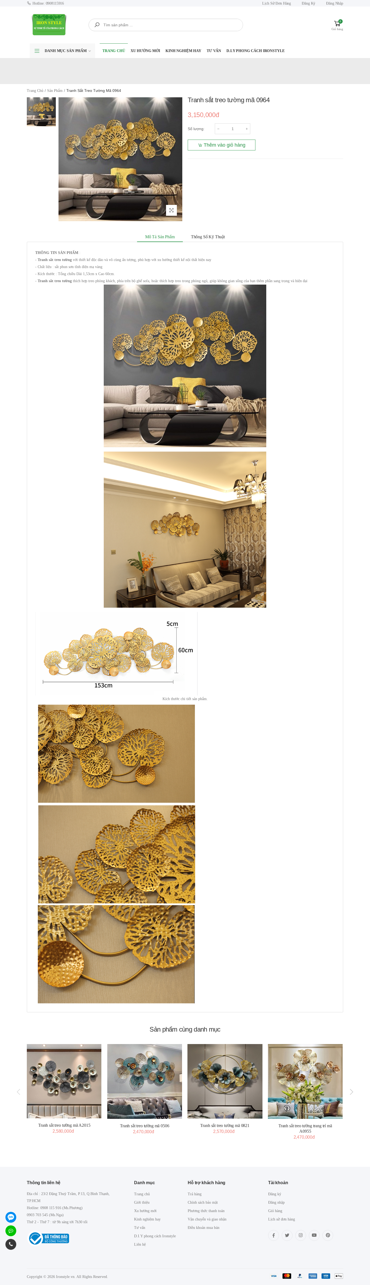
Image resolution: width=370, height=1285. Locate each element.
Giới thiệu (142, 1202)
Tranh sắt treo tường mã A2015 (64, 1125)
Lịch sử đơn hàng (276, 3)
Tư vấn (214, 51)
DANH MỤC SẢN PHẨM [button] (66, 51)
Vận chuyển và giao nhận (207, 1219)
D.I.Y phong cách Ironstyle (255, 51)
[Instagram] (300, 1235)
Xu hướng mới (145, 51)
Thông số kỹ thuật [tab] (208, 236)
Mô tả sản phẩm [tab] (160, 236)
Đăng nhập (334, 3)
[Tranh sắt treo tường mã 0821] (224, 1081)
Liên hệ (140, 1244)
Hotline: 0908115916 (48, 3)
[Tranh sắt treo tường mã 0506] (144, 1081)
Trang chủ (113, 51)
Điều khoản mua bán (203, 1228)
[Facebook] (273, 1235)
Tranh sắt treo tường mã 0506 (144, 1125)
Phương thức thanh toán (206, 1211)
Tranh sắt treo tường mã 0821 (224, 1125)
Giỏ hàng (275, 1211)
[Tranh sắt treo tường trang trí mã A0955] (305, 1081)
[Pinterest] (327, 1235)
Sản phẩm (55, 91)
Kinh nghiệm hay (183, 51)
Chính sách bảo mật (203, 1202)
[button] (337, 25)
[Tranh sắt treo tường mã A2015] (64, 1081)
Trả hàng (195, 1194)
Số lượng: (196, 129)
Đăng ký (308, 3)
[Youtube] (314, 1235)
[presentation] (19, 1092)
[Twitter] (287, 1235)
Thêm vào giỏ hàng (224, 145)
